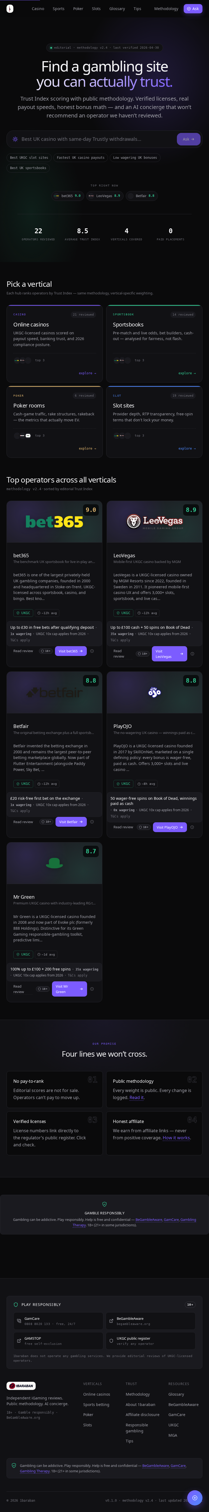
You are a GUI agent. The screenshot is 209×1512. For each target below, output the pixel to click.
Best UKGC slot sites (29, 158)
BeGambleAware (149, 1219)
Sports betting (96, 1404)
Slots (96, 8)
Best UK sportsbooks (28, 168)
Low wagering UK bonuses (135, 158)
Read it (137, 1097)
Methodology (166, 8)
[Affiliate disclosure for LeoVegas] (192, 653)
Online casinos (96, 1394)
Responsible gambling (137, 1427)
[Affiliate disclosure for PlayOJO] (192, 827)
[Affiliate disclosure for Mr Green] (92, 989)
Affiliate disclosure (142, 1414)
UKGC (173, 1424)
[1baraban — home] (10, 9)
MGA (172, 1435)
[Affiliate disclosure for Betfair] (92, 821)
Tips (137, 8)
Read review (23, 650)
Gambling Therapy (35, 1471)
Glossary (117, 8)
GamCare (171, 1219)
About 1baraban (140, 1404)
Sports (58, 8)
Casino (38, 8)
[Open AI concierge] (194, 1497)
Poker (78, 8)
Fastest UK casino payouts (80, 158)
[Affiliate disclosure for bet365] (92, 651)
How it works (176, 1138)
